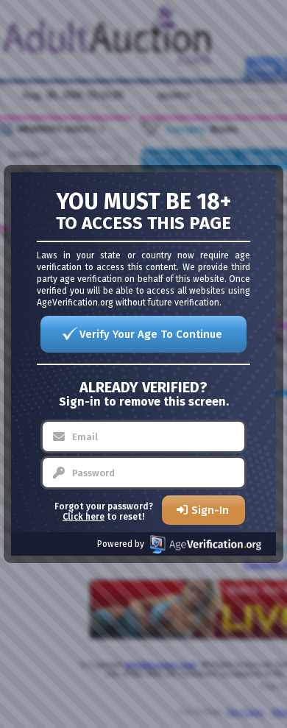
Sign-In (210, 510)
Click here (83, 517)
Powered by (120, 544)
